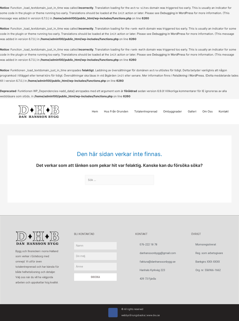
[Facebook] (113, 312)
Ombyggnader (172, 111)
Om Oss (207, 111)
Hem (95, 111)
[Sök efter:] (119, 180)
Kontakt (224, 111)
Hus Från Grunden (116, 111)
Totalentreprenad (145, 111)
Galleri (192, 111)
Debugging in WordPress (176, 13)
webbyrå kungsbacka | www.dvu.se (140, 315)
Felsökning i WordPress (188, 75)
